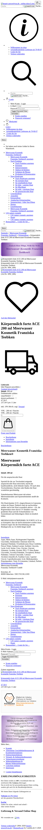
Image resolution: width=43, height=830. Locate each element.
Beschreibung (11, 437)
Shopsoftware (18, 828)
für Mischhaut (20, 187)
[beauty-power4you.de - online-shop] (18, 4)
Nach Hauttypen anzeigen (25, 178)
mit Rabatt (9, 796)
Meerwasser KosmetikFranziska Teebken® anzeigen (22, 158)
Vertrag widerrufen (18, 54)
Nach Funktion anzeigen (24, 163)
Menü (4, 140)
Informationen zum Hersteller (17, 441)
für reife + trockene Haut (24, 189)
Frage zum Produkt (8, 433)
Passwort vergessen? (23, 118)
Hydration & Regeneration (25, 174)
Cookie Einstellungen (14, 772)
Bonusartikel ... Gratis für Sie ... (18, 222)
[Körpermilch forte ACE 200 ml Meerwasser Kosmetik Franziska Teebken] (21, 272)
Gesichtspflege (16, 194)
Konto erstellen (21, 116)
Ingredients (10, 439)
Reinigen (18, 166)
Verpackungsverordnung (15, 759)
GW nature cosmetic (13, 213)
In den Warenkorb (8, 431)
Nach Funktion (16, 161)
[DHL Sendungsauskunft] (17, 817)
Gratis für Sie (16, 52)
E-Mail (13, 106)
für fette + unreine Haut (24, 185)
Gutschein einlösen (13, 766)
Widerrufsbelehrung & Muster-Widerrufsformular (15, 762)
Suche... (39, 6)
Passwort (14, 109)
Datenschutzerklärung (14, 755)
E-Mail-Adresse (7, 651)
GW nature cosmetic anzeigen (22, 215)
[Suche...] (29, 6)
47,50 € (4, 685)
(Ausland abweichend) (10, 388)
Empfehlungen (16, 207)
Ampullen (14, 196)
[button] (10, 99)
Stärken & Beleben (22, 170)
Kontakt (9, 748)
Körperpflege (16, 198)
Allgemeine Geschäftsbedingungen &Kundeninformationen (20, 751)
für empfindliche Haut (23, 183)
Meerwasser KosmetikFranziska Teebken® (14, 154)
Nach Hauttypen (17, 176)
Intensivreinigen (21, 168)
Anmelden (5, 659)
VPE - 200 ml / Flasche (10, 413)
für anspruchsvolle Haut (24, 191)
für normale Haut (21, 181)
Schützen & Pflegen (22, 172)
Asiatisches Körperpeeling (20, 200)
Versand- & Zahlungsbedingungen (19, 757)
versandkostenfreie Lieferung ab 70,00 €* (26, 50)
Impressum (10, 768)
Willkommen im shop (19, 47)
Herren (13, 204)
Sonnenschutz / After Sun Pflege (23, 202)
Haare (13, 217)
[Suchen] (24, 91)
